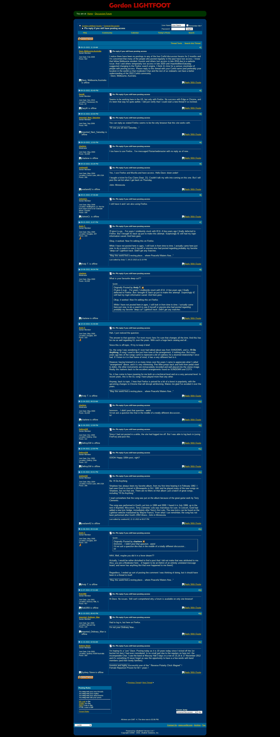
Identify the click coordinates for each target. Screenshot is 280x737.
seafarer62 (83, 168)
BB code (82, 701)
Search (191, 33)
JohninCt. (83, 199)
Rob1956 (82, 594)
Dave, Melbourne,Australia (90, 51)
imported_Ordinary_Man (89, 617)
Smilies (81, 703)
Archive (197, 725)
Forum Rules (84, 711)
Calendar (135, 33)
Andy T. (82, 226)
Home (90, 13)
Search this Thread (193, 43)
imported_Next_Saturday (89, 118)
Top (203, 725)
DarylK (82, 94)
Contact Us (172, 725)
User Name (166, 25)
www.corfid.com (185, 725)
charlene (82, 146)
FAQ (85, 33)
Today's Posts (164, 33)
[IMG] (81, 705)
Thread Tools (176, 43)
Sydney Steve (84, 646)
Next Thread (147, 682)
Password (166, 29)
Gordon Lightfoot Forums (92, 26)
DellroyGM (83, 429)
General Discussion (111, 26)
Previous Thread (134, 682)
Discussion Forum (103, 13)
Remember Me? (195, 26)
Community (107, 33)
